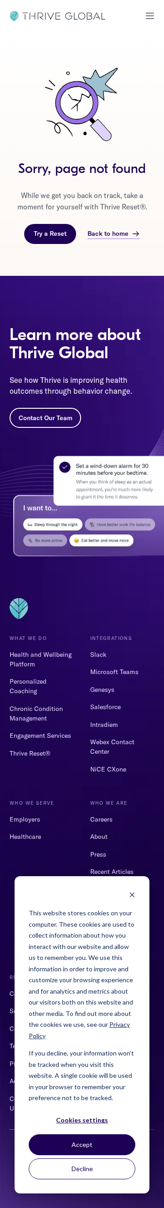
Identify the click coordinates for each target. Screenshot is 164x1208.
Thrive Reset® (30, 753)
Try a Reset (50, 233)
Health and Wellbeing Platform (41, 659)
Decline (82, 1168)
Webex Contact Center (112, 747)
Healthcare (25, 836)
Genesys (102, 689)
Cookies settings (82, 1120)
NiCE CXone (108, 769)
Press (98, 854)
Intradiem (104, 725)
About (99, 836)
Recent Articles (111, 872)
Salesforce (105, 707)
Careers (101, 819)
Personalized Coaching (28, 686)
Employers (25, 819)
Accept (82, 1144)
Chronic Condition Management (36, 713)
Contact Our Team (45, 418)
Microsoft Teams (114, 672)
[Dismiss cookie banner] (132, 896)
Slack (98, 654)
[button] (146, 16)
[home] (57, 16)
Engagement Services (40, 735)
